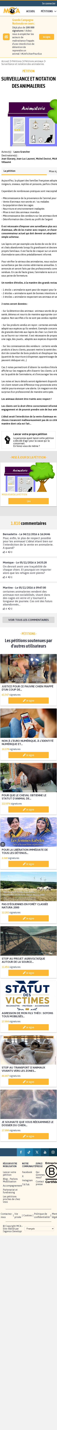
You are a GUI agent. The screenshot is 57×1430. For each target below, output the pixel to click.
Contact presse (40, 1185)
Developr (17, 1234)
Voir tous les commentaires (28, 622)
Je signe (46, 37)
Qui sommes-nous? (40, 1177)
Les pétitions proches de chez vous (11, 1202)
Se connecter (49, 3)
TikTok (26, 1187)
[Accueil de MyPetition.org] (11, 11)
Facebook (27, 1174)
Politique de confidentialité (42, 1218)
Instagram (27, 1183)
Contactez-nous (6, 1218)
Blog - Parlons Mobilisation (10, 1182)
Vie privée (17, 1218)
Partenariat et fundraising (10, 1193)
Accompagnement (12, 1188)
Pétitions (17, 61)
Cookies (27, 1218)
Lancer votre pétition (9, 1176)
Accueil (30, 11)
